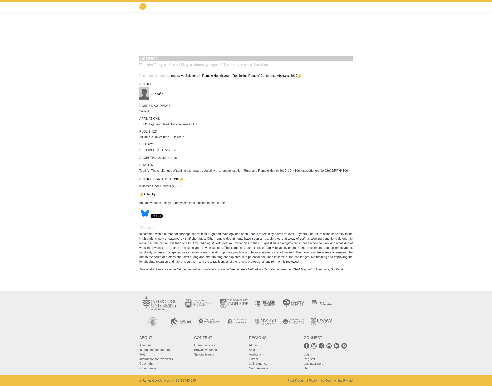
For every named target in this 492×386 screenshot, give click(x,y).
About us (145, 345)
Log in (308, 354)
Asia (252, 349)
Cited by (149, 194)
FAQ (142, 354)
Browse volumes (205, 349)
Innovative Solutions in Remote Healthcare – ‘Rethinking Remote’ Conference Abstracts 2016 (233, 75)
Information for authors (154, 349)
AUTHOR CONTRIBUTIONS (159, 179)
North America (258, 368)
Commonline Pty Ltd (339, 380)
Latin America (258, 363)
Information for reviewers (156, 359)
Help (307, 368)
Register (309, 359)
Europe (254, 359)
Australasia (256, 354)
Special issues (204, 354)
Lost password (313, 363)
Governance (147, 368)
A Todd (155, 94)
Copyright (146, 363)
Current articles (204, 345)
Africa (253, 345)
